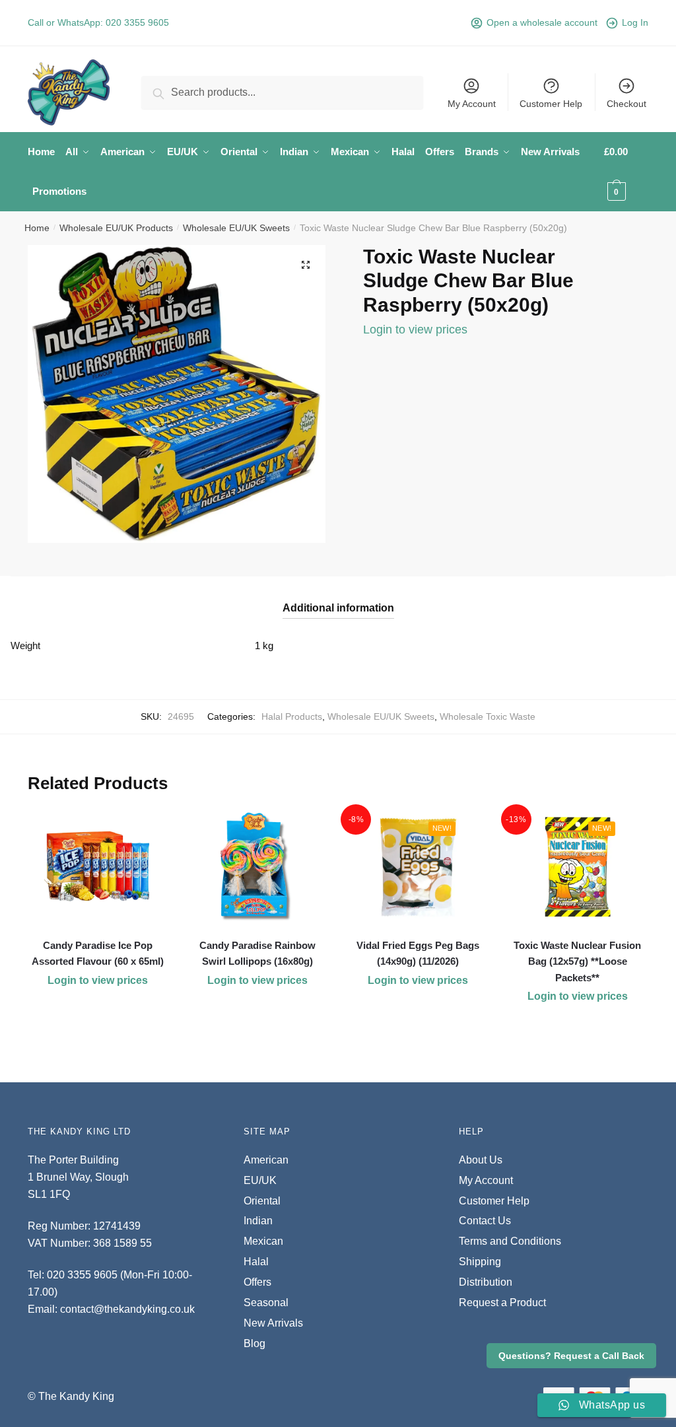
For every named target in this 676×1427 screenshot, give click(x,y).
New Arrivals (273, 1323)
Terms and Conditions (510, 1241)
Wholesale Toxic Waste (487, 716)
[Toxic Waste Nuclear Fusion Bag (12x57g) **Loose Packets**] (578, 867)
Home (37, 228)
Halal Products (291, 716)
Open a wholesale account (542, 22)
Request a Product (502, 1302)
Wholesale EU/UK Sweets (236, 228)
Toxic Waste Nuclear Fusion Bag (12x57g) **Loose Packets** (577, 961)
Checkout (626, 103)
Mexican (263, 1241)
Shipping (480, 1261)
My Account (472, 103)
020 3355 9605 (137, 22)
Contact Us (485, 1220)
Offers (257, 1282)
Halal (256, 1261)
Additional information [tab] (338, 607)
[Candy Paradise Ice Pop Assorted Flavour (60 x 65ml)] (98, 867)
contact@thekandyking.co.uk (127, 1309)
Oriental (262, 1200)
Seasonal (266, 1302)
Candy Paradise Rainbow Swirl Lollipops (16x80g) (257, 953)
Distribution (485, 1282)
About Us (480, 1160)
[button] (305, 264)
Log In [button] (635, 22)
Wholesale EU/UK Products (116, 228)
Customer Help (551, 103)
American (266, 1160)
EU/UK (260, 1180)
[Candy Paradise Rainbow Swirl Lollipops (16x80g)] (257, 867)
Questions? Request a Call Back (571, 1355)
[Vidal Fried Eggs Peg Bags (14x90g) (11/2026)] (417, 867)
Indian (258, 1220)
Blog (254, 1343)
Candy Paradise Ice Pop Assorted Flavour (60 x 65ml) (98, 953)
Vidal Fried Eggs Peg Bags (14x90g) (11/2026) (417, 953)
